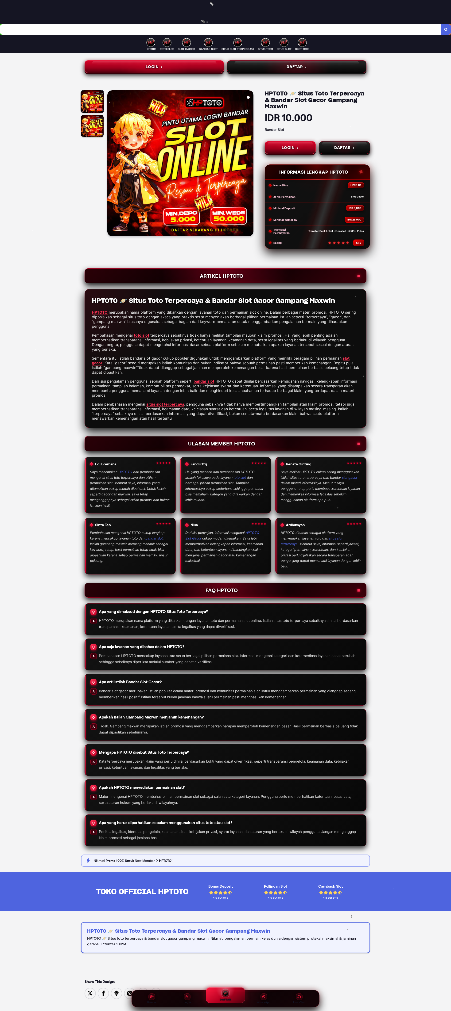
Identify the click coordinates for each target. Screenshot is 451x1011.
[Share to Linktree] (116, 993)
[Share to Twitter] (90, 993)
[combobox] (220, 29)
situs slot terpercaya (165, 404)
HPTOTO (100, 312)
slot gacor (349, 477)
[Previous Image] (111, 164)
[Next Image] (249, 164)
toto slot (141, 335)
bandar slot (204, 381)
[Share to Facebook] (103, 993)
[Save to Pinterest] (129, 993)
